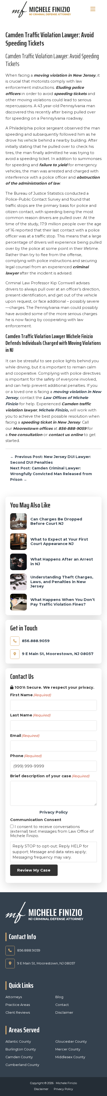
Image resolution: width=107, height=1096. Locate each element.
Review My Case (33, 870)
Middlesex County (70, 1057)
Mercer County (67, 1049)
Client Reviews (17, 1012)
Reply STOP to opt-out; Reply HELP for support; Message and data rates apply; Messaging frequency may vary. (50, 852)
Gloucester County (71, 1041)
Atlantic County (18, 1041)
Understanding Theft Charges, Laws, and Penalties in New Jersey (61, 582)
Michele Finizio (53, 410)
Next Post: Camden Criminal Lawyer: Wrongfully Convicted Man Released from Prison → (51, 474)
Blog (59, 997)
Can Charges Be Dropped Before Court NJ (56, 521)
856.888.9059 (36, 640)
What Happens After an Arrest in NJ (61, 561)
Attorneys (13, 997)
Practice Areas (17, 1005)
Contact (62, 1005)
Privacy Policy (53, 812)
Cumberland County (22, 1065)
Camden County (19, 1057)
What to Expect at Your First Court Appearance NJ (59, 541)
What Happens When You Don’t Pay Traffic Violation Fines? (62, 602)
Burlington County (20, 1049)
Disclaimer (64, 1012)
